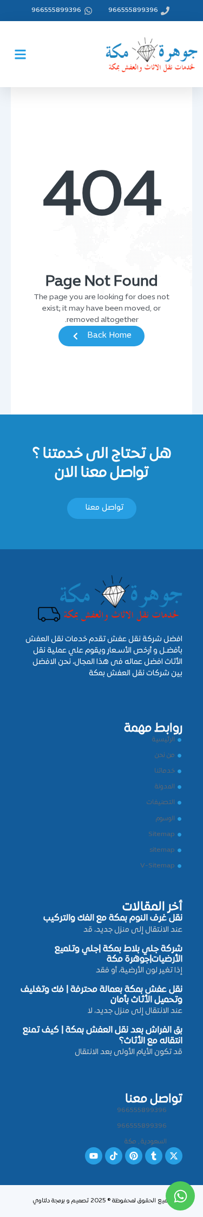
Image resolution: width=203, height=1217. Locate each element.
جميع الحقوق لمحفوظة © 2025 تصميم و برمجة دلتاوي (102, 1201)
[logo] (143, 52)
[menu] (20, 54)
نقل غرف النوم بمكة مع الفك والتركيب (112, 918)
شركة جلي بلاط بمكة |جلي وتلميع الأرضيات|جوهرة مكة (118, 954)
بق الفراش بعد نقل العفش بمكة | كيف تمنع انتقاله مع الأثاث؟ (102, 1035)
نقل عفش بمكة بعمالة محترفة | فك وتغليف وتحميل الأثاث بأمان (101, 994)
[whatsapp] (180, 1196)
